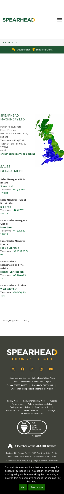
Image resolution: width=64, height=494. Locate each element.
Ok (22, 487)
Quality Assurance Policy (20, 407)
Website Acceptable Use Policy (40, 404)
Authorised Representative (32, 413)
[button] (59, 19)
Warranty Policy (12, 410)
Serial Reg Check (44, 49)
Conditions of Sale (42, 407)
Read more (37, 487)
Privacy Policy (12, 401)
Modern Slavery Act (32, 410)
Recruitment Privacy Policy (34, 401)
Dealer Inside (23, 49)
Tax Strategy (50, 410)
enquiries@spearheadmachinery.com (21, 153)
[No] (59, 478)
